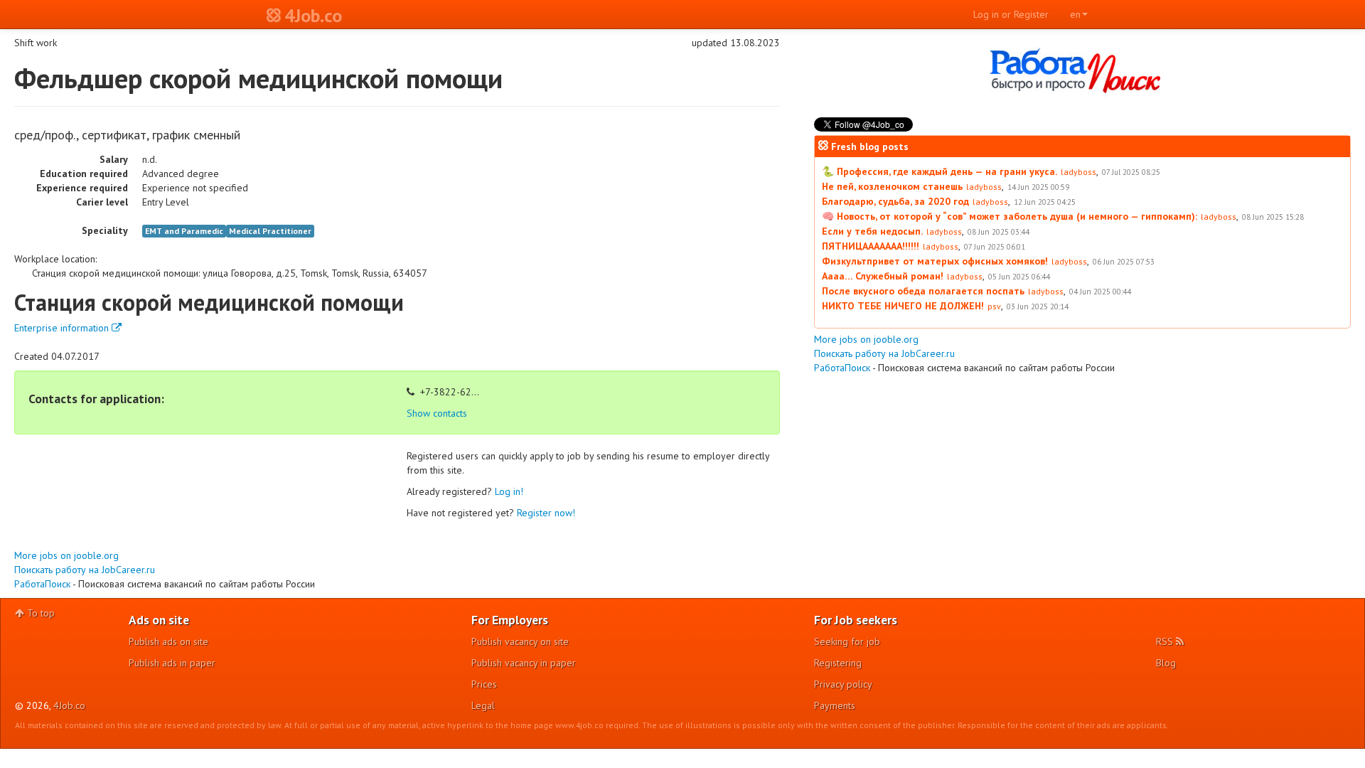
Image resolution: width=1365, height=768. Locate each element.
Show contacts (437, 413)
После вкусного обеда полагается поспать (923, 290)
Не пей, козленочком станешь (892, 186)
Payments (834, 705)
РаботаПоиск (42, 583)
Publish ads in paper (172, 662)
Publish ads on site (168, 641)
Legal (483, 705)
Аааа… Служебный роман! (882, 276)
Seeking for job (847, 641)
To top (39, 613)
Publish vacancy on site (520, 641)
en (1075, 14)
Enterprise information (63, 327)
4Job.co (69, 705)
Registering (838, 662)
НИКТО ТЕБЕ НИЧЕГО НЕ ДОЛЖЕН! (903, 305)
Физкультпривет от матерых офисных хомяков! (935, 261)
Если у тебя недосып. (872, 231)
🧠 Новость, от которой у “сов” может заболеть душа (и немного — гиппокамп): (1009, 216)
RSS (1166, 641)
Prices (484, 684)
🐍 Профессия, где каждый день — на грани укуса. (939, 171)
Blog (1166, 662)
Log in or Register (1011, 14)
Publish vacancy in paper (523, 662)
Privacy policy (843, 684)
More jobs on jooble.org (66, 555)
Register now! (546, 512)
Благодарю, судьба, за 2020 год (895, 201)
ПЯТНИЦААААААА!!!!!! (870, 246)
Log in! (509, 491)
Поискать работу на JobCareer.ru (84, 569)
